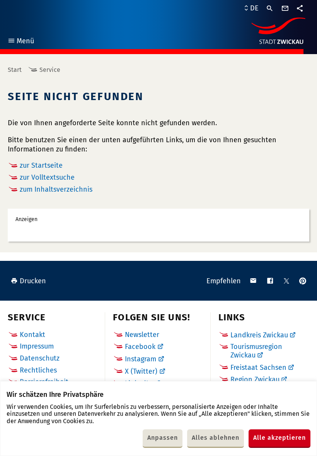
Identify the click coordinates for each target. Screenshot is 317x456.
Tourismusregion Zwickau (256, 350)
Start (15, 69)
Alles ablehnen (215, 437)
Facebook (140, 346)
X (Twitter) (141, 371)
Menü (20, 42)
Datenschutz (40, 358)
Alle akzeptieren (279, 437)
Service (49, 69)
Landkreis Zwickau (259, 335)
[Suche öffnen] (269, 8)
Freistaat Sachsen (258, 367)
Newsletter (142, 334)
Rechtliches (38, 370)
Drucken (33, 281)
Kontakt (32, 334)
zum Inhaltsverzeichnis (56, 189)
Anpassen (162, 437)
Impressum (37, 346)
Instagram (140, 359)
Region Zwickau (255, 379)
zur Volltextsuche (47, 177)
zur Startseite (41, 165)
